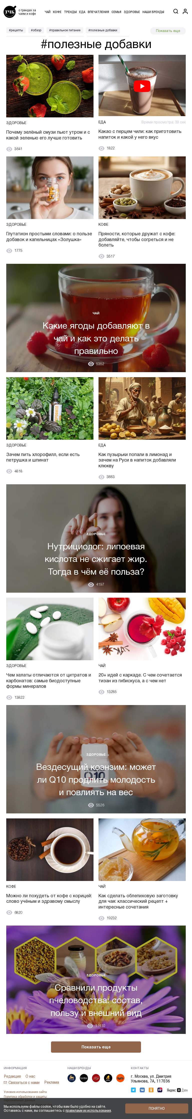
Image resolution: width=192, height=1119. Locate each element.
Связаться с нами (24, 1082)
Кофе (57, 12)
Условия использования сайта (25, 1092)
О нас (30, 1076)
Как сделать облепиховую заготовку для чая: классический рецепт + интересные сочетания (138, 901)
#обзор (36, 30)
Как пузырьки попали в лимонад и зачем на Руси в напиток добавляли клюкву (137, 460)
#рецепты (16, 30)
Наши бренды (153, 12)
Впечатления (98, 12)
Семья (116, 12)
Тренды (70, 12)
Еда (82, 12)
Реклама (51, 1082)
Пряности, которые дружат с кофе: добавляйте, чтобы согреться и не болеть (136, 239)
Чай (47, 12)
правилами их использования (88, 1110)
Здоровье (132, 12)
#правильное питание (64, 30)
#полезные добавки (102, 30)
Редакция (12, 1076)
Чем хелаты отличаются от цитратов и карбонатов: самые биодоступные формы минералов (48, 681)
